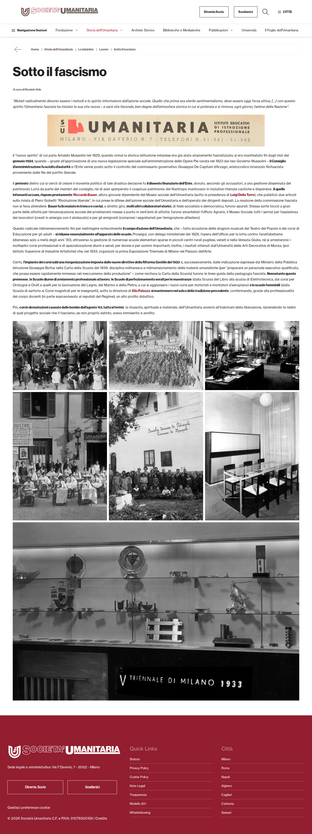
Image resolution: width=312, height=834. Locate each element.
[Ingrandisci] (259, 120)
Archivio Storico (143, 30)
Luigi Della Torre (242, 195)
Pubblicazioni (218, 30)
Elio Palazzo (141, 291)
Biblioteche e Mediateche (181, 30)
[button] (265, 12)
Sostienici (245, 12)
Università (249, 30)
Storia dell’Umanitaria (102, 30)
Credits (101, 818)
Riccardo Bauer (85, 195)
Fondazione (64, 30)
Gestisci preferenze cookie (28, 807)
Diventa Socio (214, 12)
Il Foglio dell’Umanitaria (281, 30)
